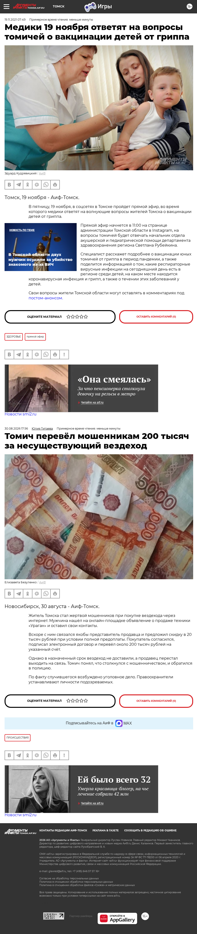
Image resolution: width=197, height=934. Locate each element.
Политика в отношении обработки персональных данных (76, 881)
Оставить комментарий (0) (156, 316)
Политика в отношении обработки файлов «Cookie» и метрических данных (87, 885)
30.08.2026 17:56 (16, 428)
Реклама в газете (105, 830)
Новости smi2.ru (21, 414)
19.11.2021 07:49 (15, 19)
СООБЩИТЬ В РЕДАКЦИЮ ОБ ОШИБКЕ (150, 830)
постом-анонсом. (46, 298)
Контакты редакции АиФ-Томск (63, 830)
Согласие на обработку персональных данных (69, 878)
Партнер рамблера (80, 916)
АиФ (42, 173)
